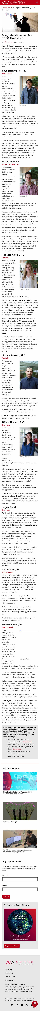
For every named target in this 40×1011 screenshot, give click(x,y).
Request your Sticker (11, 946)
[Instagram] (26, 1005)
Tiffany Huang (9, 42)
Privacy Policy (29, 1000)
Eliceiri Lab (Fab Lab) (11, 164)
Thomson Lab (7, 572)
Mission (8, 969)
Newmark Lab (7, 627)
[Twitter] (12, 1005)
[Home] (13, 2)
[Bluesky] (22, 1005)
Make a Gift (10, 976)
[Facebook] (17, 1005)
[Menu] (37, 2)
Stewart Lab (17, 749)
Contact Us (9, 980)
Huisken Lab (7, 74)
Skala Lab (6, 425)
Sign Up (6, 896)
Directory (9, 973)
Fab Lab (5, 258)
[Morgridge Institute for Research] (19, 967)
